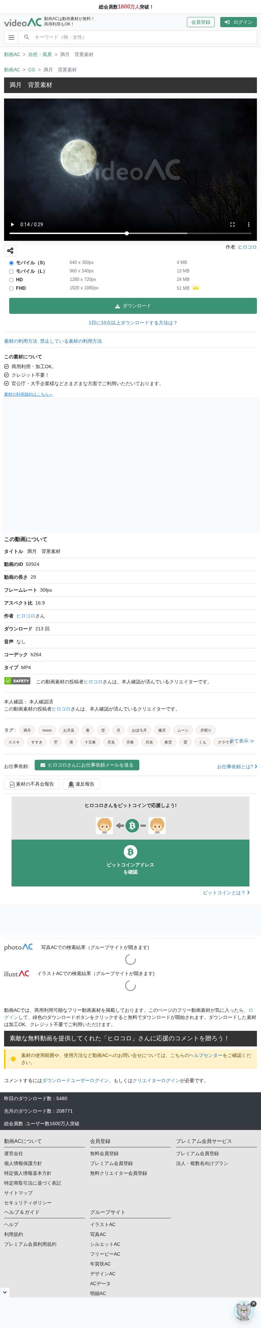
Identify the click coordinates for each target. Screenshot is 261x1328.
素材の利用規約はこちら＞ (28, 394)
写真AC (98, 1234)
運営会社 (13, 1153)
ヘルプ (11, 1224)
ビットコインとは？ (225, 892)
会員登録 (200, 22)
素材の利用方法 (20, 341)
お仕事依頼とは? (236, 766)
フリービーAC (105, 1254)
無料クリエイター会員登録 (118, 1173)
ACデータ (100, 1283)
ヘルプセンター (206, 1055)
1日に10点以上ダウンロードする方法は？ (133, 322)
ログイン (243, 22)
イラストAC (103, 1224)
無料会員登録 (104, 1153)
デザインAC (103, 1273)
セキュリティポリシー (28, 1202)
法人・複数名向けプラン (202, 1163)
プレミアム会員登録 (111, 1163)
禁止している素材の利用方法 (71, 341)
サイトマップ (18, 1193)
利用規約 (13, 1234)
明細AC (98, 1293)
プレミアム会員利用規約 (30, 1244)
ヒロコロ (25, 615)
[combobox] (146, 37)
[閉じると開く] (5, 1292)
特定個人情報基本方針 (28, 1173)
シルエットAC (105, 1244)
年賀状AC (100, 1264)
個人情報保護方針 (23, 1163)
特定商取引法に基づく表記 (32, 1183)
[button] (203, 22)
